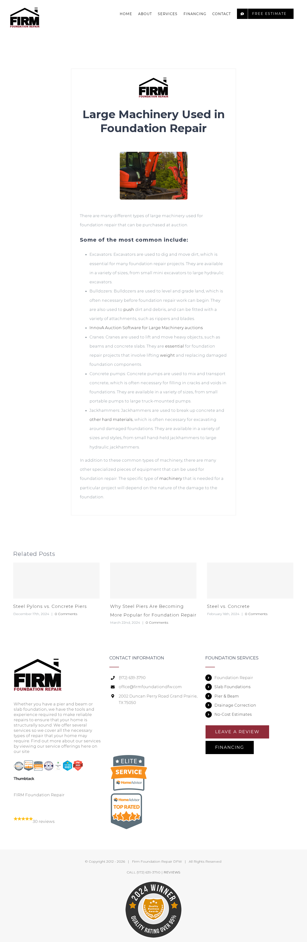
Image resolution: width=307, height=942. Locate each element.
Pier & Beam (226, 696)
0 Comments (66, 614)
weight (167, 355)
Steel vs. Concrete (228, 606)
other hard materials (111, 419)
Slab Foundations (232, 687)
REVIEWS (172, 872)
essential (174, 346)
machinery (170, 478)
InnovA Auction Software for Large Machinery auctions (146, 327)
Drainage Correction (235, 705)
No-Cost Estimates (233, 714)
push (128, 309)
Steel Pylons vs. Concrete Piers (50, 606)
